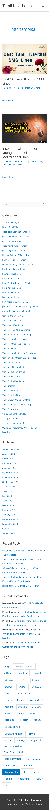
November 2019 (10, 477)
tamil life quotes (34, 759)
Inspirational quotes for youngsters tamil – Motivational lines (19, 153)
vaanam (39, 779)
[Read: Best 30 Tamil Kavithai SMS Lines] (24, 59)
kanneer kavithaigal (11, 274)
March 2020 (8, 458)
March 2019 (8, 505)
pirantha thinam (14, 733)
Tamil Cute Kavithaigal (13, 325)
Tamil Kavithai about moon (15, 339)
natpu (22, 713)
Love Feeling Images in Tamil (16, 283)
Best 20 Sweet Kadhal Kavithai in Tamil (21, 586)
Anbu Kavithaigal (10, 222)
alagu (7, 666)
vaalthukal (24, 778)
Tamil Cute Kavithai (13, 752)
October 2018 (9, 528)
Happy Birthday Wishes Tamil (16, 255)
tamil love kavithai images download (19, 358)
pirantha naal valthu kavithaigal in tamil (21, 306)
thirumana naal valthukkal (14, 414)
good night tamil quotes (13, 250)
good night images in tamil (15, 246)
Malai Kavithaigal (10, 292)
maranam (36, 707)
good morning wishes (12, 241)
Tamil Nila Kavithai (11, 376)
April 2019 (7, 500)
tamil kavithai (13, 758)
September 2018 (10, 533)
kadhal (22, 686)
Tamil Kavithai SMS (24, 88)
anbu (30, 666)
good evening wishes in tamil (16, 236)
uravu (37, 772)
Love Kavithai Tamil (11, 288)
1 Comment (7, 88)
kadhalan (36, 687)
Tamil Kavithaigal (17, 5)
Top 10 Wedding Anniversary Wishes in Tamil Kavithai (23, 633)
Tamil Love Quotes (11, 362)
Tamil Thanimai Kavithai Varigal (17, 404)
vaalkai (8, 778)
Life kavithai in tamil (12, 278)
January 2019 (8, 514)
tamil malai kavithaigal (13, 367)
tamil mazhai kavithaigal (14, 372)
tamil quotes (11, 765)
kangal (20, 700)
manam (9, 706)
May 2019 (7, 496)
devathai (22, 673)
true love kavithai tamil (13, 423)
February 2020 (9, 463)
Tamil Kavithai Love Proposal (16, 344)
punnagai (21, 740)
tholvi (26, 772)
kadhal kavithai (25, 693)
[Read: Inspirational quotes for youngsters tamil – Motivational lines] (24, 128)
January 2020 (9, 468)
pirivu (32, 733)
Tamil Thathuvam (10, 409)
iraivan (24, 680)
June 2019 (7, 491)
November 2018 (10, 524)
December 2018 (10, 519)
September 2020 (10, 449)
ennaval (37, 673)
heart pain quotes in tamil (14, 260)
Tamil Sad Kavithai (11, 395)
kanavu (8, 700)
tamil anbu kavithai (13, 746)
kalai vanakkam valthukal (14, 269)
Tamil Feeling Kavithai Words (16, 330)
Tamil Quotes (8, 164)
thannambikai (11, 772)
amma (18, 666)
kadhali (9, 693)
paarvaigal (10, 719)
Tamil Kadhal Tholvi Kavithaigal (17, 334)
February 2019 (9, 510)
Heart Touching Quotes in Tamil (17, 264)
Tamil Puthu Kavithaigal (13, 381)
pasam (37, 719)
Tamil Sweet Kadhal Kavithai (16, 400)
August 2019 (8, 486)
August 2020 (8, 454)
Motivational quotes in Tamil (28, 161)
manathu (22, 707)
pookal (8, 740)
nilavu (33, 713)
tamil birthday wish (11, 320)
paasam (24, 719)
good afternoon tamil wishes (16, 232)
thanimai (27, 765)
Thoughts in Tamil (11, 418)
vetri (7, 785)
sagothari (36, 740)
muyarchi (9, 713)
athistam (8, 673)
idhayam (10, 680)
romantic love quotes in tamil (16, 311)
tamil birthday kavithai (13, 316)
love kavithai (36, 700)
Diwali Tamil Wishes (11, 227)
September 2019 (10, 482)
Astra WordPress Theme (30, 804)
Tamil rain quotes (10, 390)
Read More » (8, 101)
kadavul (9, 687)
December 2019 (10, 472)
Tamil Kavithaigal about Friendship (19, 353)
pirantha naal (12, 726)
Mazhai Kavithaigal (11, 297)
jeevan (35, 680)
